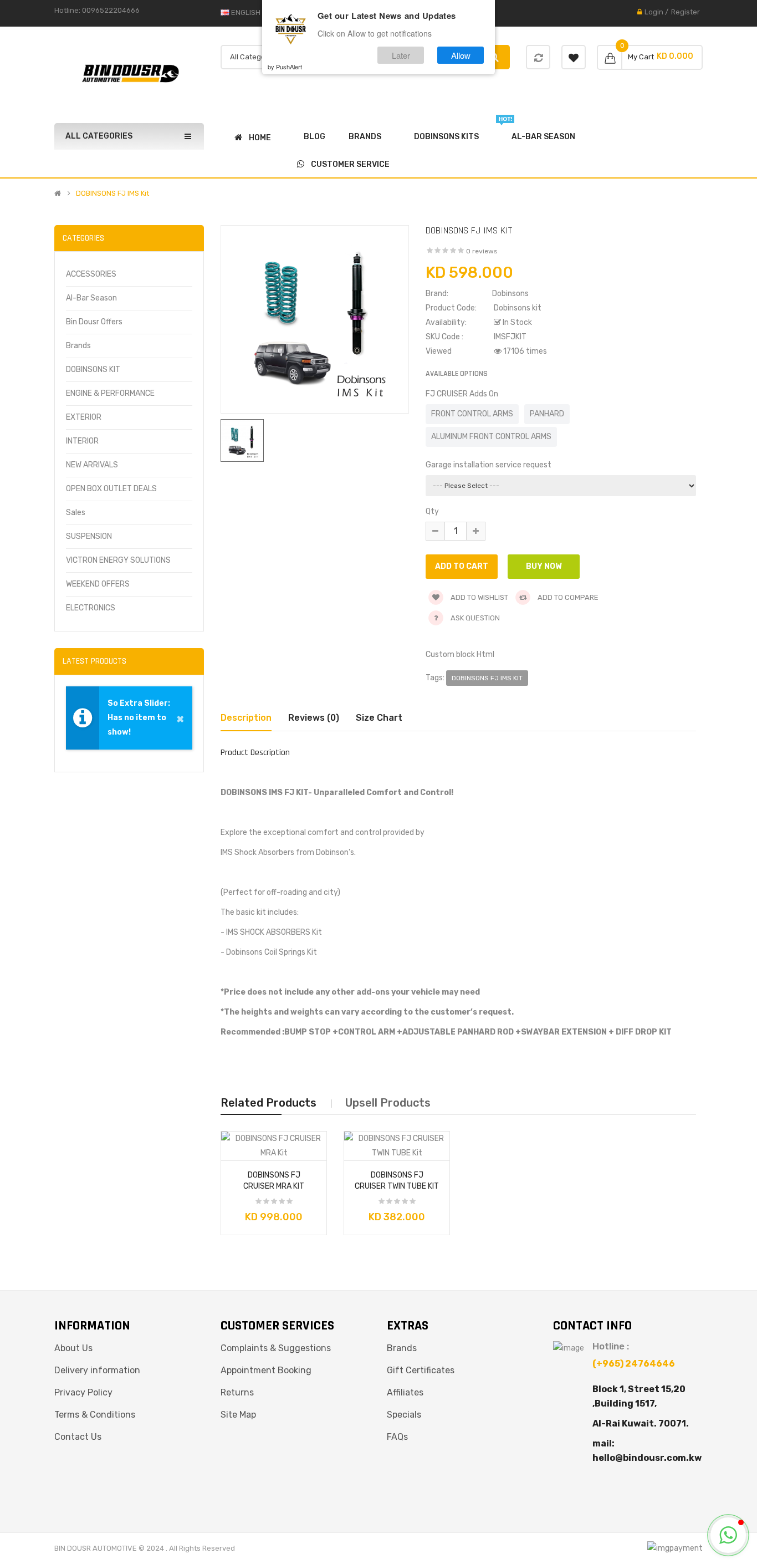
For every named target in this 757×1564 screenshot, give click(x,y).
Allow (460, 54)
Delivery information (97, 1370)
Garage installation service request (488, 465)
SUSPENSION (89, 536)
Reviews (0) (313, 717)
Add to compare (567, 597)
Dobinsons (510, 293)
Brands (78, 345)
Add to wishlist (478, 597)
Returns (237, 1392)
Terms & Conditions (94, 1414)
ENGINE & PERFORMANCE (110, 393)
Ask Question (475, 618)
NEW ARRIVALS (92, 465)
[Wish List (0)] (573, 57)
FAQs (397, 1436)
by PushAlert (285, 66)
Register (685, 12)
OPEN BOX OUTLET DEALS (111, 488)
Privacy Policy (83, 1392)
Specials (404, 1414)
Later (401, 54)
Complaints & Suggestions (276, 1348)
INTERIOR (82, 441)
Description (246, 717)
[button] (728, 1535)
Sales (75, 512)
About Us (73, 1348)
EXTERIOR (83, 417)
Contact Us (77, 1436)
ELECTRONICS (90, 608)
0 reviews (482, 251)
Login (654, 12)
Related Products (268, 1102)
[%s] (538, 58)
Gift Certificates (420, 1370)
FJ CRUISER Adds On (462, 394)
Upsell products (388, 1102)
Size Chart (379, 717)
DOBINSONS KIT (93, 369)
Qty (432, 511)
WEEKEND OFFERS (98, 584)
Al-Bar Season (91, 298)
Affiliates (405, 1392)
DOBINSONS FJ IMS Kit (112, 193)
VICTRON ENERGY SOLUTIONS (118, 560)
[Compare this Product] (314, 1149)
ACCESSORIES (91, 274)
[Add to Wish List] (233, 1149)
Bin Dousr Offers (94, 322)
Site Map (238, 1414)
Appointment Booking (266, 1370)
